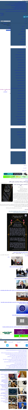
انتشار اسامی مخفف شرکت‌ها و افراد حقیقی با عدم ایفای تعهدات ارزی (18, 364)
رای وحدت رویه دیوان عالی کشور (20, 134)
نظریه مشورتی (22, 144)
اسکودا (24, 253)
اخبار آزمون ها (22, 39)
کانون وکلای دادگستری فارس (21, 90)
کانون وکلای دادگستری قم (21, 95)
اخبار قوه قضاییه (22, 31)
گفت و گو (23, 155)
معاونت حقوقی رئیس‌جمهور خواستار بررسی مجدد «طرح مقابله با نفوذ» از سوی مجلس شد (16, 350)
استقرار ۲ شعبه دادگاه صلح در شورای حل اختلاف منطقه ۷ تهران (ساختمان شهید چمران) (16, 365)
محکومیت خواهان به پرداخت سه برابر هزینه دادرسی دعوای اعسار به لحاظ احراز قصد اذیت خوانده (15, 361)
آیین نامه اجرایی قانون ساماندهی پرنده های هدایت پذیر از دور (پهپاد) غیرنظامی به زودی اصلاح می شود (14, 359)
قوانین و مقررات (24, 126)
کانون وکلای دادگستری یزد (21, 124)
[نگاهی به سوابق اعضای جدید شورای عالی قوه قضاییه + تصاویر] (22, 401)
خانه (25, 21)
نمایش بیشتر (26, 255)
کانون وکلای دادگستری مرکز (21, 49)
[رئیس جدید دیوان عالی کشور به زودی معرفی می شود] (12, 408)
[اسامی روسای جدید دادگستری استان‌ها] (22, 387)
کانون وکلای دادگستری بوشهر (21, 67)
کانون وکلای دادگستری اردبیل (21, 52)
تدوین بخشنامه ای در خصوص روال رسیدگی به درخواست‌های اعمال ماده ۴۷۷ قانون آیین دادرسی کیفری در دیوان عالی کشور (4, 386)
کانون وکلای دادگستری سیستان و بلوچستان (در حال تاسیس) (17, 88)
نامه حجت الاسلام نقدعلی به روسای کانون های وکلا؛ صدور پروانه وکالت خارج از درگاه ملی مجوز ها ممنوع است (4, 381)
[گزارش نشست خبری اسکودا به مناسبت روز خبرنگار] (17, 265)
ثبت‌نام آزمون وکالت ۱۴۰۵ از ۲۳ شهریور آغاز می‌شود (21, 278)
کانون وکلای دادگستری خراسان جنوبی (20, 75)
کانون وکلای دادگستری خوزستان (20, 80)
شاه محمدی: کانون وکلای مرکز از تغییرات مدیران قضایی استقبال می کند (18, 355)
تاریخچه (23, 157)
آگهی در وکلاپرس (24, 170)
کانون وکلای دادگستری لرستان (20, 111)
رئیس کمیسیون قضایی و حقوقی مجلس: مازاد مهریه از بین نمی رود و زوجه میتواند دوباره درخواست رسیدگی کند (13, 352)
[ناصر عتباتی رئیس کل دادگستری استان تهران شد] (12, 380)
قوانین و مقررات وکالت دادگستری (20, 131)
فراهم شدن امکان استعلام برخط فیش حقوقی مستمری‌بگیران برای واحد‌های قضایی (16, 356)
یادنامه (23, 160)
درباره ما (25, 165)
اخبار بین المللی (22, 44)
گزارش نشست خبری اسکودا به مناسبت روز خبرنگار (16, 266)
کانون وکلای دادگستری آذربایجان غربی (20, 57)
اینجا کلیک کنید (5, 91)
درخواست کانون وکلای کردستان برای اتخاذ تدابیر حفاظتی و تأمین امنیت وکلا (17, 366)
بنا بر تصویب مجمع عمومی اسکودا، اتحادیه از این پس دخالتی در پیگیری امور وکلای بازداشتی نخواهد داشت (14, 290)
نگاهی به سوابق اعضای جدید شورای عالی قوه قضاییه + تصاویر (4, 393)
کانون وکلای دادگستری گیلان (21, 108)
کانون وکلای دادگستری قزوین (21, 93)
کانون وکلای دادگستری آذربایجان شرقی (19, 54)
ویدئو (23, 162)
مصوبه (23, 142)
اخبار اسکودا (23, 28)
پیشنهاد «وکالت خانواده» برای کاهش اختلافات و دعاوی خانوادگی (18, 357)
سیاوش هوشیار (5, 23)
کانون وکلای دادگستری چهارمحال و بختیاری (19, 70)
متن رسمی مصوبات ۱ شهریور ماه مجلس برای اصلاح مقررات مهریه (19, 7)
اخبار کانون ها (24, 46)
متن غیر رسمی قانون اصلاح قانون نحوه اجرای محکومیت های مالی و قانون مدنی (18, 2)
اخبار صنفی (23, 26)
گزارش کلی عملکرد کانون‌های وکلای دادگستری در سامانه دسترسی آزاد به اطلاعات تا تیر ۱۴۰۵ (16, 4)
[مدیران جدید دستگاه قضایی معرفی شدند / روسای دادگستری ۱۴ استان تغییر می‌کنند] (22, 377)
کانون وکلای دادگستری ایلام (21, 64)
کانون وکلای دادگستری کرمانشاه (20, 103)
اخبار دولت (23, 36)
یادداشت (23, 152)
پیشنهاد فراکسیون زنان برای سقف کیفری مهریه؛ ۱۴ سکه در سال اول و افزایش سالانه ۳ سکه (16, 11)
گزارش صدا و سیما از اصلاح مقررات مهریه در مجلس (21, 3)
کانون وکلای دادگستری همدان (20, 121)
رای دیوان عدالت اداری (21, 137)
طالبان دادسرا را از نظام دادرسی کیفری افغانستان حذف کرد (20, 212)
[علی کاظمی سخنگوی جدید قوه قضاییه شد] (22, 408)
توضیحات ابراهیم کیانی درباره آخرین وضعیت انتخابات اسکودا (20, 315)
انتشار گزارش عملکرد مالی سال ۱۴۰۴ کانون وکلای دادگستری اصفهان (19, 5)
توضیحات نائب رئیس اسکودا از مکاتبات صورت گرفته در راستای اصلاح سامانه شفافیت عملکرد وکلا (15, 326)
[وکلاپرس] (27, 17)
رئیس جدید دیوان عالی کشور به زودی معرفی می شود (4, 401)
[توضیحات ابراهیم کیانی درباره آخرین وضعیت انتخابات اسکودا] (22, 313)
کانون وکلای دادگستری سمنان (21, 85)
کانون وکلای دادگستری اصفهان (20, 59)
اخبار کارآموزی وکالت (22, 41)
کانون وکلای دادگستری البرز (21, 62)
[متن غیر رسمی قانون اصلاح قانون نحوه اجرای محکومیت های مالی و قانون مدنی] (12, 394)
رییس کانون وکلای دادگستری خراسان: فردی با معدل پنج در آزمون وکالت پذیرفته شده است (16, 354)
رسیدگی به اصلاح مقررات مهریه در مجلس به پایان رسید (20, 8)
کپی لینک (13, 253)
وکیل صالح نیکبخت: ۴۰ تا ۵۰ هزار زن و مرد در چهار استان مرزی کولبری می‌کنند (18, 211)
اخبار (25, 23)
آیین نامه (23, 139)
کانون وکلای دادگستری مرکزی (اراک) (20, 116)
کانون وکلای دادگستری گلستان (20, 106)
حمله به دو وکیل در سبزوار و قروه (22, 351)
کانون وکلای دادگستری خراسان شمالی (20, 77)
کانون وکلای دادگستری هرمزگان (20, 119)
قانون (23, 129)
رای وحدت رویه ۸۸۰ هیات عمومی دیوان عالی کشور (21, 6)
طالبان (22, 253)
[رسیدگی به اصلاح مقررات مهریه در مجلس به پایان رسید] (12, 401)
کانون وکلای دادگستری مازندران (20, 113)
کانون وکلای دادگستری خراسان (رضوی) (19, 72)
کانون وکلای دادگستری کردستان (20, 98)
